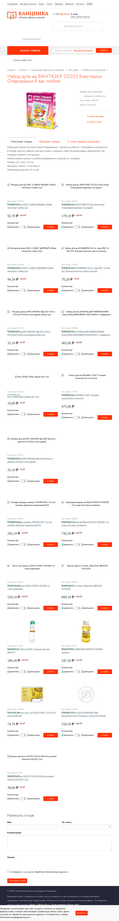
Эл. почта (66, 822)
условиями (29, 872)
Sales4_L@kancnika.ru (39, 904)
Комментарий (14, 832)
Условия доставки (95, 116)
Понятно (81, 913)
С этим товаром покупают (83, 141)
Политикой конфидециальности (15, 917)
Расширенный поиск (83, 50)
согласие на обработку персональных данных (22, 914)
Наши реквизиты (59, 904)
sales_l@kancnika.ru (80, 16)
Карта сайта (73, 904)
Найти (103, 50)
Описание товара (21, 141)
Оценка (11, 857)
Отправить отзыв (17, 881)
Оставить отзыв (94, 122)
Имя (9, 822)
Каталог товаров (30, 50)
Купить (50, 227)
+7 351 (61, 14)
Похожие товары (49, 141)
